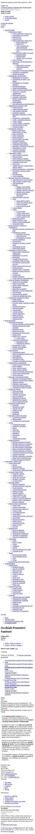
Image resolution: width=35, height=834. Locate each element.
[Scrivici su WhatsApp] (5, 824)
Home (6, 618)
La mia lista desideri (11, 18)
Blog (6, 788)
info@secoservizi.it (11, 774)
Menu (2, 27)
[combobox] (10, 9)
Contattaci (8, 786)
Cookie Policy (9, 799)
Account (3, 614)
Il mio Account (9, 16)
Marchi (7, 789)
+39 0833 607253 (13, 777)
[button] (13, 675)
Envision (11, 831)
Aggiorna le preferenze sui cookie (15, 801)
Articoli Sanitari (9, 619)
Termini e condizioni (11, 796)
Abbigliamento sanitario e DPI (14, 621)
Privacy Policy (9, 798)
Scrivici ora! (13, 824)
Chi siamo (8, 782)
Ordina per (4, 655)
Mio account (8, 784)
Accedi (7, 20)
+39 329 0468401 (9, 775)
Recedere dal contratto (11, 803)
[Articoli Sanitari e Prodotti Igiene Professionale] (16, 7)
